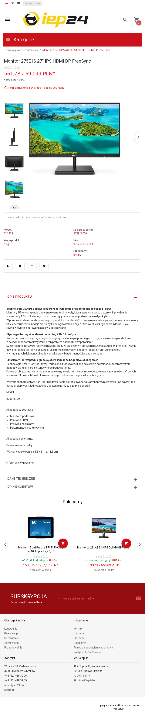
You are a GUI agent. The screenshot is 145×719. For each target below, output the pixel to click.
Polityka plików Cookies (88, 652)
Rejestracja (11, 633)
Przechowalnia (13, 647)
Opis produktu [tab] (19, 297)
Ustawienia (11, 638)
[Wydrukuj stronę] (44, 266)
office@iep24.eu (14, 685)
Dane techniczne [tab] (21, 478)
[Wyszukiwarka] (124, 20)
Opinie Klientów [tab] (20, 487)
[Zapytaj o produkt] (32, 266)
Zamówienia (11, 642)
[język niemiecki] (18, 3)
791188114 (83, 675)
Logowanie (10, 628)
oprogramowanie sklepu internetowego (119, 705)
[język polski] (6, 3)
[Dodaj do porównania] (8, 266)
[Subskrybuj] (138, 598)
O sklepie (79, 633)
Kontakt (78, 628)
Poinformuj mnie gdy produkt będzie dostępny (36, 87)
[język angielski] (12, 3)
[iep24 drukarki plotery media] (56, 20)
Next (14, 207)
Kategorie (23, 39)
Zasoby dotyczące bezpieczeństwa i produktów (37, 217)
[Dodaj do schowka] (20, 266)
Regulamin (80, 642)
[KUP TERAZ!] (63, 543)
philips (77, 254)
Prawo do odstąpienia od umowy (93, 647)
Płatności (79, 638)
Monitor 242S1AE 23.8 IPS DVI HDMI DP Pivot (103, 547)
